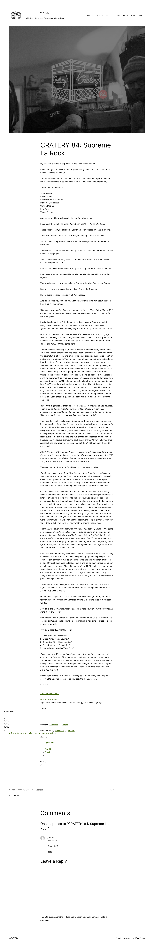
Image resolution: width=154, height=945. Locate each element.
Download (53, 725)
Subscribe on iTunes (49, 693)
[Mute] (4, 730)
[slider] (30, 733)
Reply (50, 852)
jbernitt (51, 837)
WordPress (140, 938)
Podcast (39, 790)
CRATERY (44, 13)
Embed (65, 725)
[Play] (4, 718)
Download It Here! (48, 699)
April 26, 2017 (53, 840)
